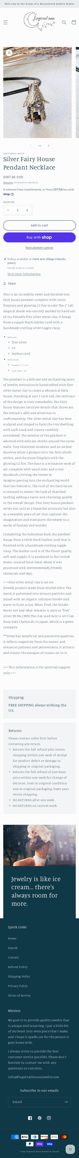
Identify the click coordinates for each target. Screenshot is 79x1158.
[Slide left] (30, 145)
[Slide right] (48, 145)
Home (12, 938)
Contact (13, 957)
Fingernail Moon (33, 1151)
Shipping (8, 182)
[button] (5, 22)
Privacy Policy (18, 986)
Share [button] (12, 283)
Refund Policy (18, 967)
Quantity (8, 201)
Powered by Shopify (50, 1151)
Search (13, 947)
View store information (24, 274)
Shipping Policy (19, 976)
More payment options (39, 247)
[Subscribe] (66, 1102)
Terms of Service (19, 995)
